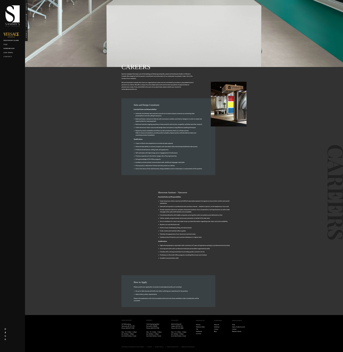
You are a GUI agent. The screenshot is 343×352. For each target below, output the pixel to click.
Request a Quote (236, 331)
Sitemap (149, 347)
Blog (215, 331)
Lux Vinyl (198, 333)
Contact (234, 329)
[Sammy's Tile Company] (12, 16)
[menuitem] (11, 35)
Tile (197, 329)
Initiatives (216, 327)
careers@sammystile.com (129, 89)
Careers (216, 329)
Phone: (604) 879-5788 (127, 328)
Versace (198, 324)
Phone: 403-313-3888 (177, 328)
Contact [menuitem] (8, 56)
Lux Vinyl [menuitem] (8, 52)
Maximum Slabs (200, 327)
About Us (216, 324)
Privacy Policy (159, 347)
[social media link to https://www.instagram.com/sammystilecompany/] (5, 329)
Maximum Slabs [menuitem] (11, 40)
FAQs (233, 324)
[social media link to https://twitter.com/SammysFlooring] (5, 336)
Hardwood (199, 331)
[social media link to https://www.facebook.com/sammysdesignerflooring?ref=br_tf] (5, 332)
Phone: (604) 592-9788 (152, 328)
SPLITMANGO (191, 347)
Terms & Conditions (172, 347)
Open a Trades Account (238, 327)
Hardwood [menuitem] (9, 48)
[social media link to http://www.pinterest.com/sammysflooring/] (5, 339)
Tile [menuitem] (6, 44)
